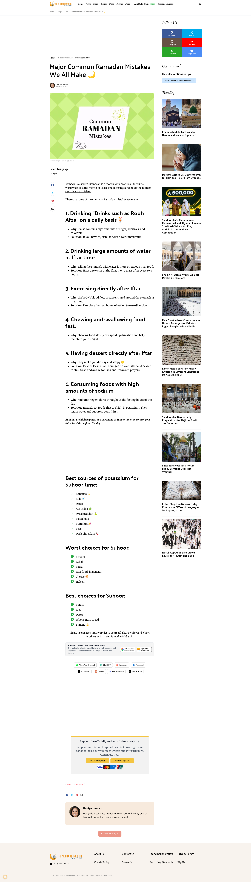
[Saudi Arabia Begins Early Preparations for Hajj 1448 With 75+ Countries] (181, 398)
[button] (200, 4)
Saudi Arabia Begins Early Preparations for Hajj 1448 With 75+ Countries (180, 420)
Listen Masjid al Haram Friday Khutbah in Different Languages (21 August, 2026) (180, 371)
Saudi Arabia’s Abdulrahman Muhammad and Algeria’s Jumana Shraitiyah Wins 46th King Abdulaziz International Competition (181, 226)
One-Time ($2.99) (97, 761)
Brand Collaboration (161, 853)
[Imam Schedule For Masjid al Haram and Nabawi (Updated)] (181, 113)
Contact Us (128, 853)
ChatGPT (107, 665)
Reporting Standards (161, 862)
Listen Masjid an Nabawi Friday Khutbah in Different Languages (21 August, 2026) (180, 507)
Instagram (123, 665)
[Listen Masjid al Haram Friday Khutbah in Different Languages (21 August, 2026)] (181, 350)
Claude (101, 671)
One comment (83, 58)
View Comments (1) (109, 834)
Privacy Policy (186, 853)
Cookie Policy (102, 862)
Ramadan (79, 784)
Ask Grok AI (137, 671)
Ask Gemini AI (118, 671)
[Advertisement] (102, 38)
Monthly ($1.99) (122, 761)
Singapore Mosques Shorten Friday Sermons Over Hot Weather (178, 468)
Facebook (140, 665)
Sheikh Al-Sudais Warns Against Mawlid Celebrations (180, 276)
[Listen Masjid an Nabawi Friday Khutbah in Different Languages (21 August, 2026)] (181, 490)
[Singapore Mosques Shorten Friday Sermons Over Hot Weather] (181, 447)
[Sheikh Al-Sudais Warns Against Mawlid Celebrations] (181, 256)
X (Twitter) (85, 671)
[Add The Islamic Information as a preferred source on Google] (127, 649)
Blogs (60, 12)
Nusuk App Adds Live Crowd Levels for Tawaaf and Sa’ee (178, 554)
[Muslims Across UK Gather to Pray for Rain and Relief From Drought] (181, 157)
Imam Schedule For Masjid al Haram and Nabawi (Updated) (179, 133)
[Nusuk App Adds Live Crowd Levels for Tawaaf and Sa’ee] (181, 534)
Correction (128, 862)
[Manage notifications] (5, 877)
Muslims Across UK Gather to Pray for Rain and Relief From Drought (181, 176)
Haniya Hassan (62, 84)
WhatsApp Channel (87, 665)
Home (52, 12)
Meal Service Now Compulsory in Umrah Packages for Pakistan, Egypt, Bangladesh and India (181, 323)
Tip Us (181, 862)
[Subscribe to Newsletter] (144, 649)
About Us (99, 853)
